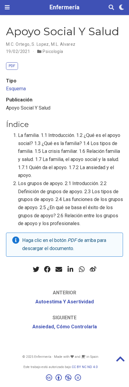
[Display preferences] (121, 7)
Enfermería (65, 7)
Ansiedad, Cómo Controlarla (64, 327)
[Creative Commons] (64, 378)
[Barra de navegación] (7, 7)
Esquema (16, 88)
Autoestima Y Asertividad (64, 302)
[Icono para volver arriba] (120, 361)
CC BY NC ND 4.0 (85, 367)
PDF (12, 65)
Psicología (53, 51)
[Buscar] (111, 7)
